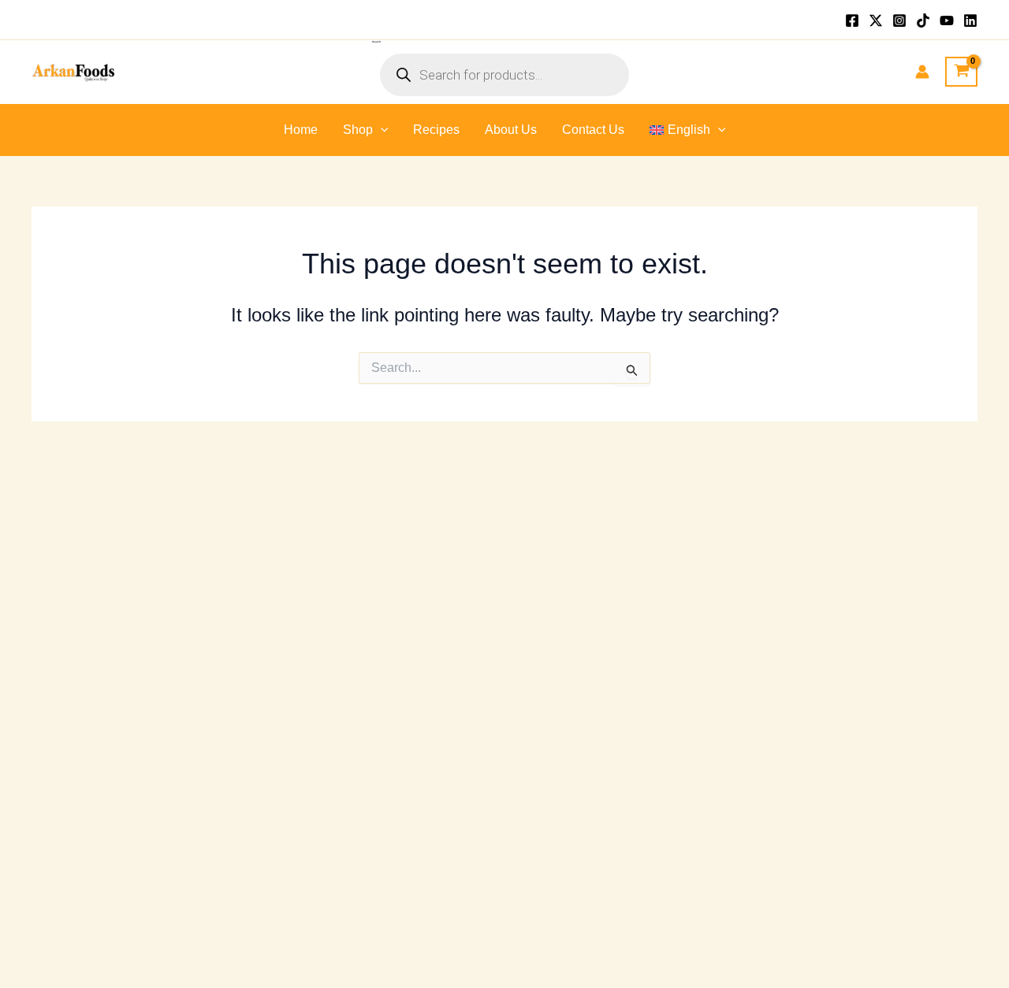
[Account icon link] (922, 72)
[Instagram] (899, 20)
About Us (511, 129)
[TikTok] (923, 20)
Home (301, 129)
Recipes (436, 129)
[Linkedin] (970, 20)
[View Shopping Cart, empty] (961, 72)
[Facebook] (852, 20)
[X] (876, 20)
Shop (358, 129)
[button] (381, 130)
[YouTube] (947, 20)
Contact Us (593, 129)
